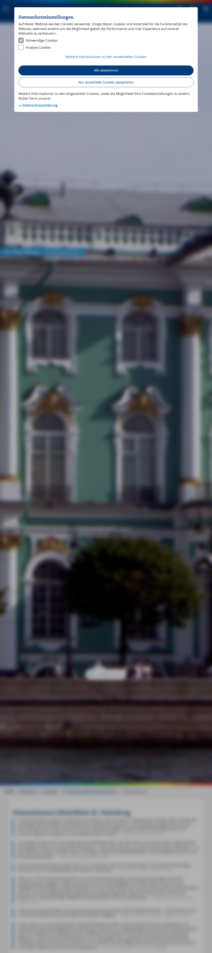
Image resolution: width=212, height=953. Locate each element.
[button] (106, 59)
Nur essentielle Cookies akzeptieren (106, 82)
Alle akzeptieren (106, 70)
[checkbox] (106, 40)
